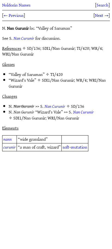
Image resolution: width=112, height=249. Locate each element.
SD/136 (77, 106)
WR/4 (81, 80)
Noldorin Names (16, 5)
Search (102, 5)
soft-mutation (75, 147)
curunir (9, 147)
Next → (101, 15)
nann (7, 139)
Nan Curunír (24, 38)
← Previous (14, 15)
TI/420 (56, 74)
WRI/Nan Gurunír (63, 118)
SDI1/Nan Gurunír (58, 80)
